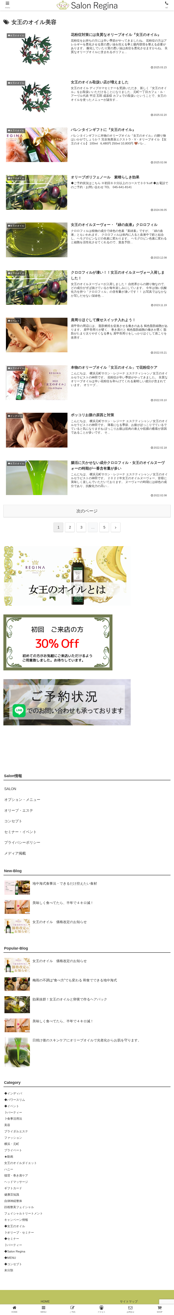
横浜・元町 (11, 1144)
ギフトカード (13, 1188)
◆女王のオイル (14, 1226)
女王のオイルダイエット (20, 1163)
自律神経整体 (13, 1201)
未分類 (8, 1270)
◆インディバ (13, 1093)
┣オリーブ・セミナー (19, 1232)
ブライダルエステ (16, 1131)
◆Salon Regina (14, 1251)
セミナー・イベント (20, 832)
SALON (10, 789)
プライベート (13, 1150)
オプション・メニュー (22, 800)
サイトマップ (129, 1301)
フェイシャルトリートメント (23, 1213)
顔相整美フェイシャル (19, 1207)
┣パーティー (13, 1112)
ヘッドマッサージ (16, 1182)
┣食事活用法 (13, 1118)
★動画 (8, 1156)
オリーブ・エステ (18, 811)
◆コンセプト (13, 1264)
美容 (7, 1125)
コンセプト (13, 821)
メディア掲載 (15, 853)
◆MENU (10, 1257)
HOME (45, 1301)
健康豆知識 (11, 1194)
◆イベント (11, 1106)
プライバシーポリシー (22, 843)
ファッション (13, 1137)
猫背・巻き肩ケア (16, 1175)
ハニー (8, 1169)
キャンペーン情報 (16, 1219)
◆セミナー (11, 1238)
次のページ (87, 511)
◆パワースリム (14, 1099)
